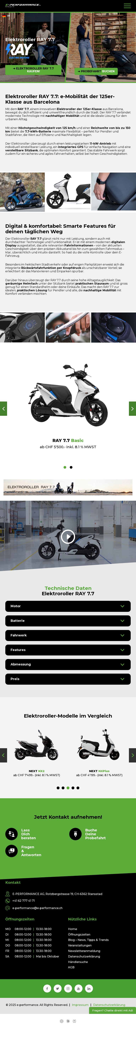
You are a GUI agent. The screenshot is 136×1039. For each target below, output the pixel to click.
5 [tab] (77, 788)
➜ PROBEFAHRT (96, 71)
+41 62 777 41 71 (23, 900)
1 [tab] (65, 467)
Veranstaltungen (80, 945)
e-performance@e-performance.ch (37, 908)
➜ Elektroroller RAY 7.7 (33, 70)
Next (132, 409)
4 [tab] (73, 788)
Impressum (80, 1005)
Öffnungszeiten (79, 934)
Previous (3, 409)
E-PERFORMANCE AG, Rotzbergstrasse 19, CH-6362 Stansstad (57, 894)
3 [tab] (68, 788)
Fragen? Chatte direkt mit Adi (112, 1010)
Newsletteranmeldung (84, 951)
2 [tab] (71, 467)
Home (72, 929)
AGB (71, 967)
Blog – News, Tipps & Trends (88, 940)
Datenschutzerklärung (84, 956)
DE (8, 15)
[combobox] (6, 16)
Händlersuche (78, 962)
